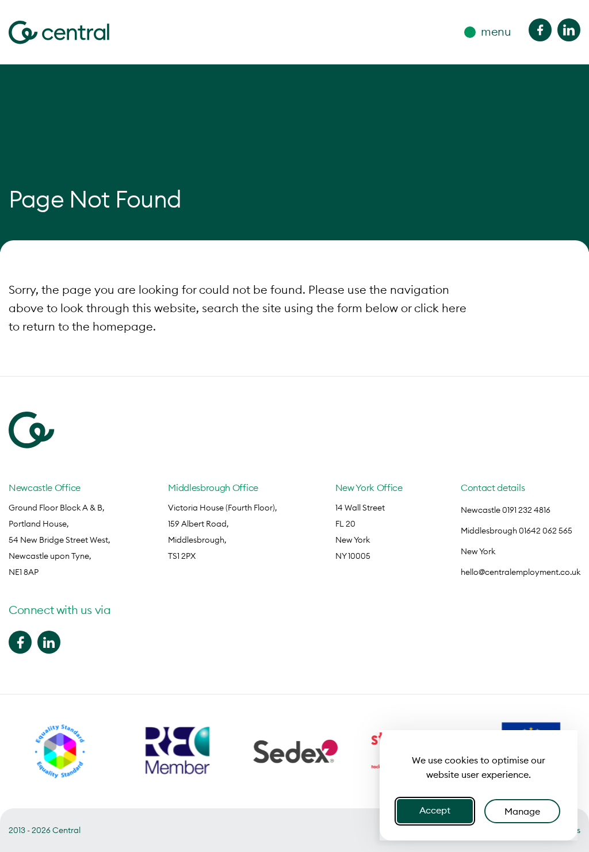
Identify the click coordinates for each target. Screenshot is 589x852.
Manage (522, 811)
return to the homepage (87, 326)
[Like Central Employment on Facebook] (540, 29)
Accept (434, 810)
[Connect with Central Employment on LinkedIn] (568, 29)
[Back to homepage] (59, 32)
